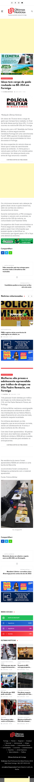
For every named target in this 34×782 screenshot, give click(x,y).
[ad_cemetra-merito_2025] (17, 59)
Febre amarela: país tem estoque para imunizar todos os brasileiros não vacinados (16, 269)
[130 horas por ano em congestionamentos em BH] (8, 651)
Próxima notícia (25, 283)
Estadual (29, 741)
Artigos (27, 743)
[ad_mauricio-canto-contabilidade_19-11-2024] (17, 345)
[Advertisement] (17, 36)
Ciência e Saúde (10, 745)
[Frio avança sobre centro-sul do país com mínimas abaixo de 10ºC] (8, 707)
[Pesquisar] (32, 11)
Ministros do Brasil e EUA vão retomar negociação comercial (25, 721)
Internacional (18, 743)
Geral (2, 663)
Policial (13, 741)
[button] (28, 296)
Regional (20, 741)
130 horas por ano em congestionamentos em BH (8, 667)
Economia (20, 690)
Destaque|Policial (6, 329)
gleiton (5, 394)
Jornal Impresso (21, 750)
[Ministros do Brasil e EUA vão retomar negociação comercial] (25, 707)
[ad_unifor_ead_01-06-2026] (17, 355)
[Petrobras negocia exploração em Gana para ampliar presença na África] (25, 680)
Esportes (11, 750)
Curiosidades (7, 747)
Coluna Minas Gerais (7, 661)
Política (23, 752)
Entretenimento (27, 747)
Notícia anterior (9, 265)
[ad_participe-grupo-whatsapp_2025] (17, 241)
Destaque (26, 690)
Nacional (3, 690)
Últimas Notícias (8, 91)
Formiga (5, 741)
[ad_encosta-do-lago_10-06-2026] (17, 69)
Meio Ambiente (14, 752)
